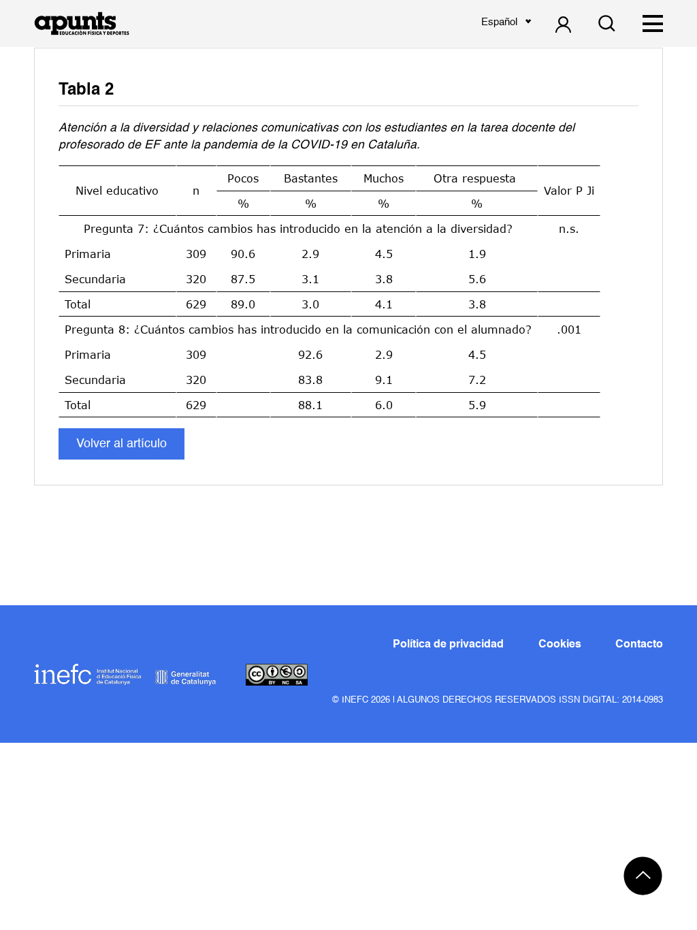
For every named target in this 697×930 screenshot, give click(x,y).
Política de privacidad (448, 644)
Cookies (559, 644)
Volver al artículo (121, 444)
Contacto (639, 644)
